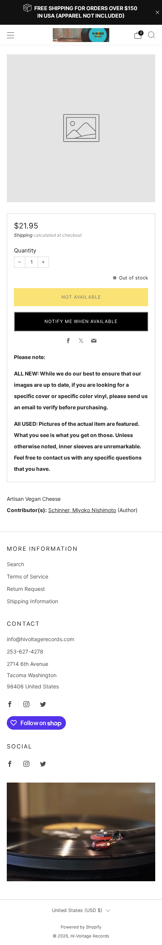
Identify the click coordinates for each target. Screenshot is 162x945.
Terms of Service (27, 576)
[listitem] (81, 12)
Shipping (23, 235)
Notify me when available (81, 321)
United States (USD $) (77, 910)
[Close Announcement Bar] (157, 12)
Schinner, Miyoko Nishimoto (82, 510)
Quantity (25, 250)
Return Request (26, 589)
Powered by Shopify (81, 927)
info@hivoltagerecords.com (40, 639)
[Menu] (10, 35)
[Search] (151, 35)
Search (15, 564)
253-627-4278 (25, 651)
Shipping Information (32, 601)
